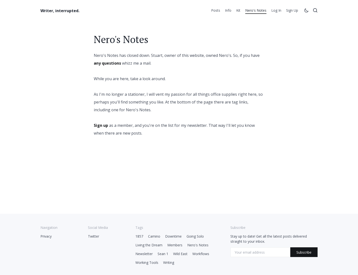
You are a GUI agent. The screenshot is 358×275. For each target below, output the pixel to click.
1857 (139, 236)
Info (228, 10)
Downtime (173, 236)
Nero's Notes (255, 10)
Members (174, 245)
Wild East (180, 253)
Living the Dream (148, 245)
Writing (168, 262)
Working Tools (146, 262)
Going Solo (195, 236)
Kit (238, 10)
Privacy (46, 236)
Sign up (292, 10)
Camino (154, 236)
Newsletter (144, 253)
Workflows (200, 253)
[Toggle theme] (306, 11)
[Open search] (315, 11)
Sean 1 (163, 253)
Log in (276, 10)
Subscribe (303, 252)
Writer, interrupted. (59, 10)
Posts (215, 10)
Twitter (93, 236)
